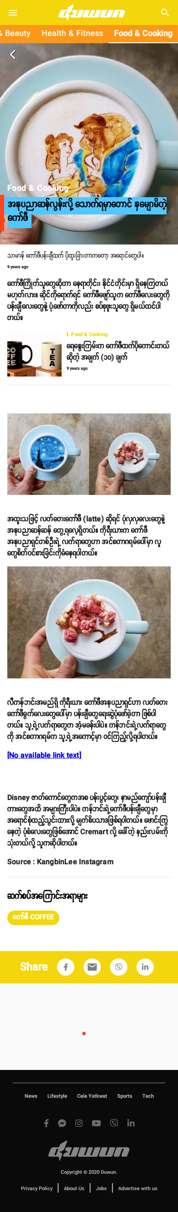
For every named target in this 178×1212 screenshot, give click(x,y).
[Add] (65, 967)
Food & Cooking (143, 33)
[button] (33, 918)
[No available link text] (44, 755)
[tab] (72, 34)
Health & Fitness (72, 33)
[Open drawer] (13, 13)
